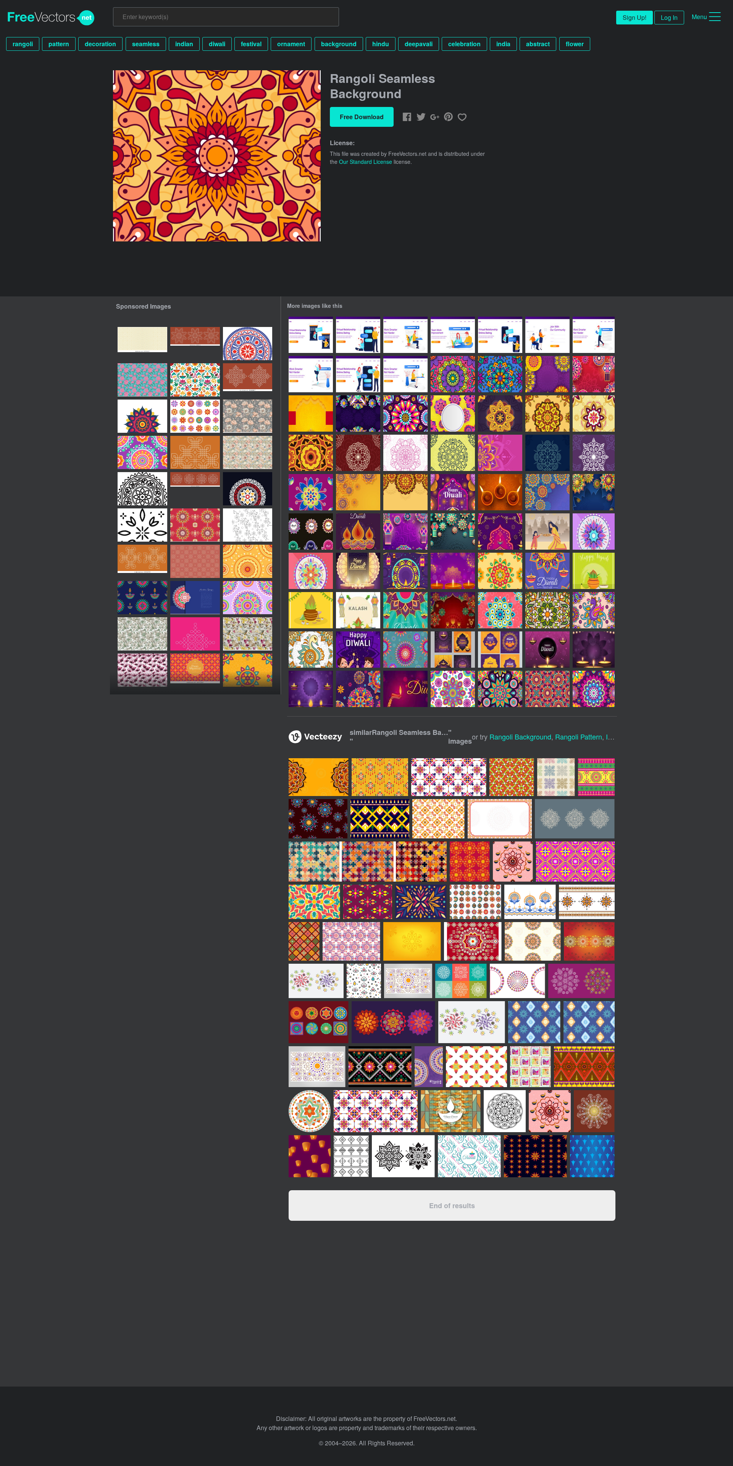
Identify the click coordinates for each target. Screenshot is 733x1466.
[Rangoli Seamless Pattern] (594, 610)
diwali (217, 43)
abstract (538, 43)
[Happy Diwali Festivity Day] (358, 649)
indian (184, 43)
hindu (380, 43)
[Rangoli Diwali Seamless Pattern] (500, 374)
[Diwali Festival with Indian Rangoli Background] (547, 374)
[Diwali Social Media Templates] (453, 649)
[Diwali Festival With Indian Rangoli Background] (358, 689)
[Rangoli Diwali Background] (453, 413)
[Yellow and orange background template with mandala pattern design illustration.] (319, 777)
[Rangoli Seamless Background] (453, 374)
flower (575, 43)
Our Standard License (365, 161)
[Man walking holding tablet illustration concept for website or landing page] (594, 335)
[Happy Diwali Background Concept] (405, 610)
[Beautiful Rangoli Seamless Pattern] (405, 649)
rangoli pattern (578, 736)
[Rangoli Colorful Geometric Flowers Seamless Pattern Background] (453, 689)
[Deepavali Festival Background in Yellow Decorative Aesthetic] (311, 413)
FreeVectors (51, 18)
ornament (291, 43)
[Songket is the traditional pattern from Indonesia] (367, 902)
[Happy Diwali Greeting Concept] (547, 571)
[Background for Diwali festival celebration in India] (453, 610)
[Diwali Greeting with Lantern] (453, 492)
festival (251, 43)
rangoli (23, 43)
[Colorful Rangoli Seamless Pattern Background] (547, 689)
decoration (100, 43)
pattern (58, 43)
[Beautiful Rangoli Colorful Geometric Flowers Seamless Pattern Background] (594, 689)
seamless (146, 43)
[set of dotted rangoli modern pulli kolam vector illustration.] (195, 343)
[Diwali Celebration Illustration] (547, 531)
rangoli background (520, 736)
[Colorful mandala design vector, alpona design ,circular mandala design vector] (247, 343)
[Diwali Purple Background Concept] (547, 649)
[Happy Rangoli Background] (453, 531)
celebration (464, 43)
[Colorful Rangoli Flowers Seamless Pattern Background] (405, 413)
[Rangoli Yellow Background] (358, 492)
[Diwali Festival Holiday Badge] (311, 531)
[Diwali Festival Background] (453, 571)
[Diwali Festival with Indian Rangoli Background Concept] (594, 492)
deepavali (419, 43)
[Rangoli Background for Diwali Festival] (500, 453)
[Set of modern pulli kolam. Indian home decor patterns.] (247, 379)
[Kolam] (358, 453)
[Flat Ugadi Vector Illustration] (594, 571)
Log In (669, 17)
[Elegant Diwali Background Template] (358, 571)
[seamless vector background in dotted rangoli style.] (142, 343)
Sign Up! (634, 17)
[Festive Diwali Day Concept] (500, 531)
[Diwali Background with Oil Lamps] (311, 689)
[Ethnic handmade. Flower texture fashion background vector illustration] (589, 1022)
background (339, 43)
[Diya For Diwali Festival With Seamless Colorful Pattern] (451, 1111)
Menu (699, 16)
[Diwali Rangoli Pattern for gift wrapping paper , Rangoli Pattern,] (195, 561)
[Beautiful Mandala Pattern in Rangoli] (500, 571)
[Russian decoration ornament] (310, 1111)
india (503, 43)
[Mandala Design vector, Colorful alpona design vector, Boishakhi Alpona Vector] (195, 597)
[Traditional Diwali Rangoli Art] (500, 610)
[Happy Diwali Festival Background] (500, 492)
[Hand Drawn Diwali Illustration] (358, 531)
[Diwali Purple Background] (594, 649)
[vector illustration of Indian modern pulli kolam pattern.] (195, 452)
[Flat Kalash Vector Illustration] (358, 610)
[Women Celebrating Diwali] (405, 689)
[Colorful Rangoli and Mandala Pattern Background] (358, 413)
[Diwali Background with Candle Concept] (405, 571)
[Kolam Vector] (594, 531)
